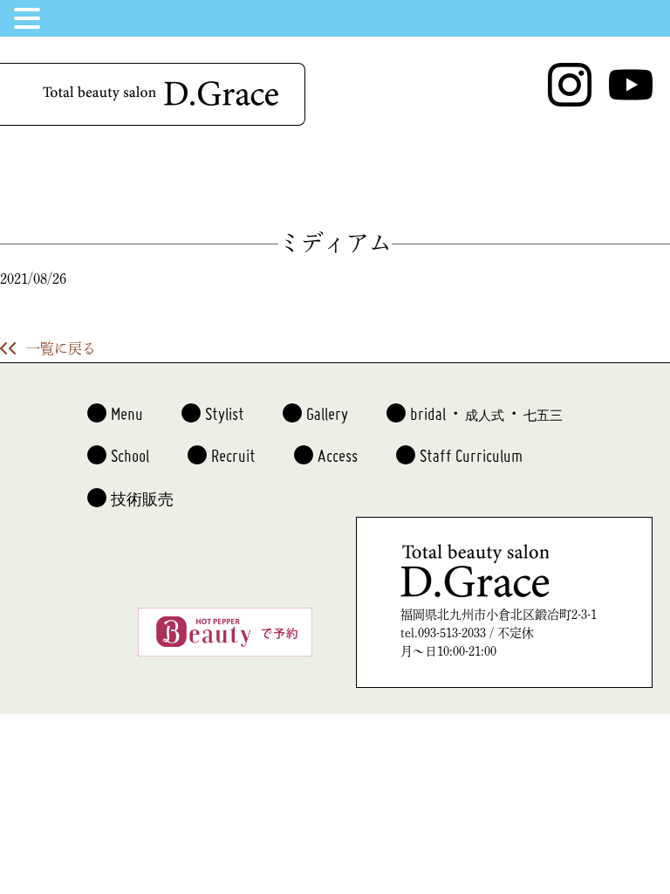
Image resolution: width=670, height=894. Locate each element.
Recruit (233, 449)
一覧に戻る (61, 348)
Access (338, 449)
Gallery (327, 407)
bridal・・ (486, 407)
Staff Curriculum (471, 449)
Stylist (224, 407)
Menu (127, 407)
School (130, 449)
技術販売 (142, 494)
